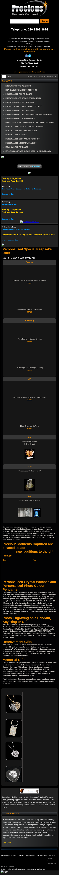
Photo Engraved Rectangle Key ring (29, 368)
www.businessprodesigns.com (35, 869)
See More (7, 843)
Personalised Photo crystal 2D (29, 471)
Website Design (6, 869)
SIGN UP (29, 76)
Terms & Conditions (17, 855)
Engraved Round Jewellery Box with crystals (29, 397)
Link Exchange (42, 855)
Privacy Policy (30, 855)
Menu (9, 76)
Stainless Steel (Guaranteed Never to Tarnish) (29, 281)
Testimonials (5, 855)
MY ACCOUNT (38, 76)
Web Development (19, 869)
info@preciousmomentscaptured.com (29, 72)
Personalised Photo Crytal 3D (29, 500)
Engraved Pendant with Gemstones (29, 309)
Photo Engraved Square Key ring (30, 339)
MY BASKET (48, 76)
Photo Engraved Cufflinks (29, 426)
